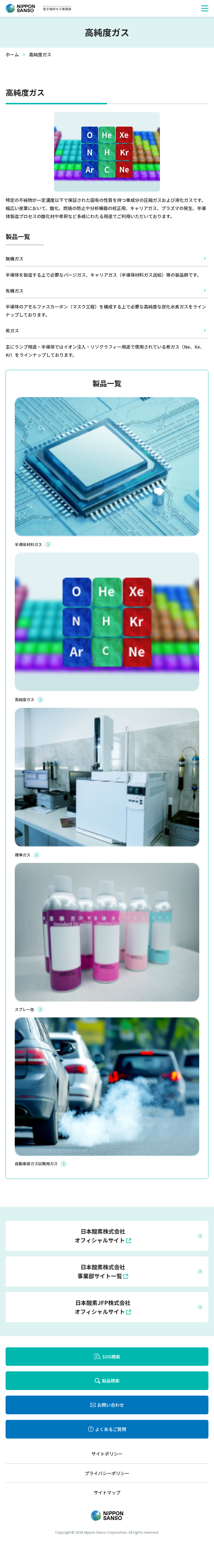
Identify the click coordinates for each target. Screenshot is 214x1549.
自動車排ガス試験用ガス (36, 1163)
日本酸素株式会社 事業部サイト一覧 (101, 1271)
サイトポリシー (107, 1453)
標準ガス (22, 855)
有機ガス (14, 290)
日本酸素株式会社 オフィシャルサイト (100, 1235)
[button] (204, 8)
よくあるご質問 (110, 1429)
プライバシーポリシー (107, 1473)
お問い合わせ (110, 1404)
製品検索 (111, 1380)
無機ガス (14, 258)
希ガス (12, 330)
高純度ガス (24, 699)
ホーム (12, 54)
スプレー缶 (24, 1009)
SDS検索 (111, 1356)
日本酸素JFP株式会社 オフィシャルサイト (102, 1307)
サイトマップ (107, 1492)
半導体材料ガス (28, 544)
